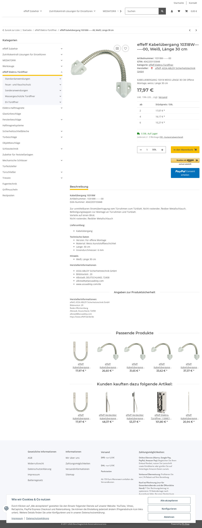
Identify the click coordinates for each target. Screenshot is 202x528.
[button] (171, 11)
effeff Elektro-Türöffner (161, 64)
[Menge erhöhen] (162, 149)
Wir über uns (73, 457)
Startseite (179, 2)
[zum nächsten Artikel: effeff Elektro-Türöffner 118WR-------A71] (196, 30)
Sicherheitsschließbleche (16, 131)
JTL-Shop (185, 524)
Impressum (17, 518)
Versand (163, 97)
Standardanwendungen (17, 78)
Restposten (8, 195)
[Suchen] (162, 11)
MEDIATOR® (9, 60)
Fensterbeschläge (12, 119)
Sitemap (70, 474)
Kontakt (193, 2)
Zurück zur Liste (12, 30)
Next (194, 409)
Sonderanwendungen (16, 90)
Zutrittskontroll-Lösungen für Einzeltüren (24, 54)
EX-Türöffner (11, 102)
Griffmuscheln (10, 189)
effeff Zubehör (10, 48)
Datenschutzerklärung (37, 518)
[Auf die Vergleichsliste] (117, 48)
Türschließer (9, 172)
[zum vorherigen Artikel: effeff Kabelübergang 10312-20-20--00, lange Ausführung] (190, 30)
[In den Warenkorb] (72, 40)
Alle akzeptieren (169, 500)
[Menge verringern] (140, 149)
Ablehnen (169, 517)
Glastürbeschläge (12, 113)
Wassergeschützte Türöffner (20, 96)
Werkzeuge (8, 66)
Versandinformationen (77, 468)
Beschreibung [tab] (79, 186)
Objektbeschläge (11, 142)
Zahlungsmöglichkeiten (78, 463)
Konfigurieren (169, 508)
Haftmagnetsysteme (13, 125)
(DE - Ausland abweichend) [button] (171, 137)
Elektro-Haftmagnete (13, 107)
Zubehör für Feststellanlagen (18, 154)
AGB (30, 457)
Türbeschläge (10, 137)
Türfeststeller (10, 166)
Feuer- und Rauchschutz (18, 84)
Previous (75, 409)
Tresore (7, 177)
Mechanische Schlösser (15, 160)
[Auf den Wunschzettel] (125, 48)
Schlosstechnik (10, 148)
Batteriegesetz (35, 480)
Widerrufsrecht (36, 463)
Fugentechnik (10, 183)
